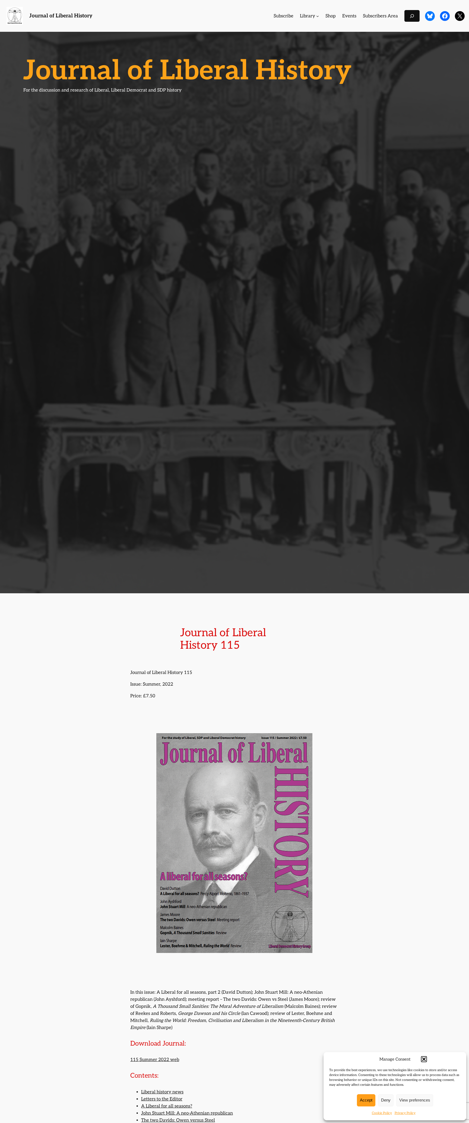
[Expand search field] (412, 16)
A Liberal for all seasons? (166, 1106)
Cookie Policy (382, 1113)
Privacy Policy (405, 1113)
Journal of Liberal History (60, 16)
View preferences (414, 1100)
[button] (424, 1059)
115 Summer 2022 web (154, 1059)
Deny (386, 1100)
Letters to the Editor (161, 1099)
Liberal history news (162, 1092)
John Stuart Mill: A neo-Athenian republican (187, 1113)
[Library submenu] (317, 16)
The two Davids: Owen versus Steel (178, 1120)
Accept (366, 1100)
